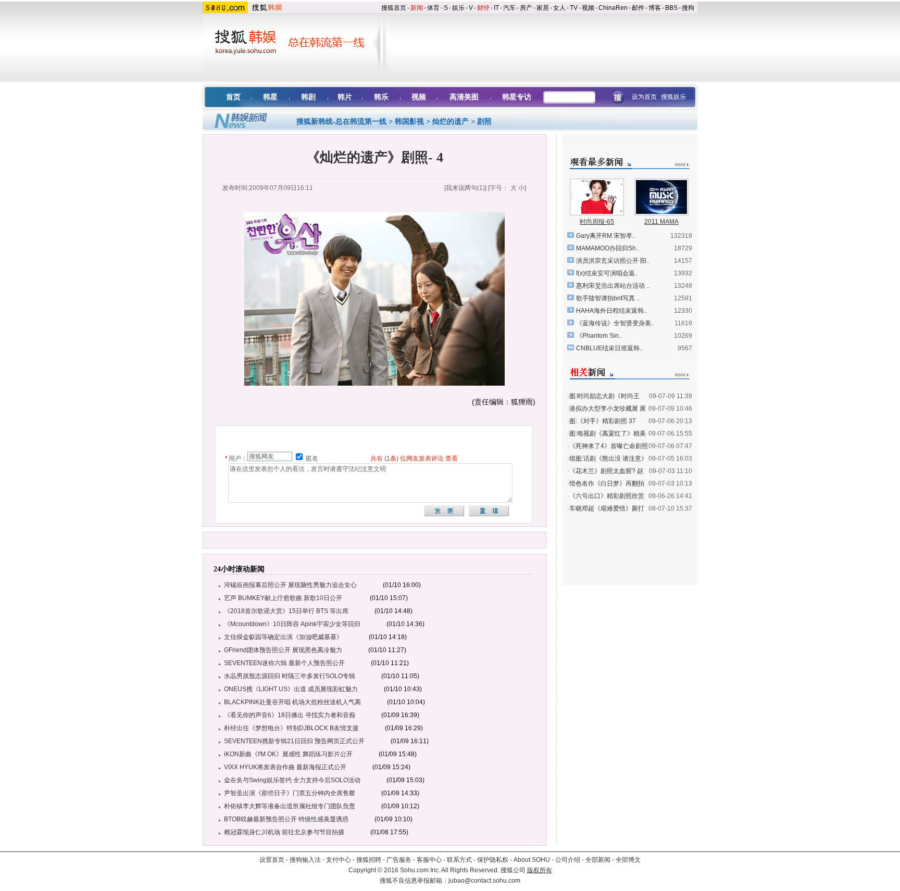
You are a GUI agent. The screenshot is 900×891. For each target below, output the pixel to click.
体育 (433, 7)
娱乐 (458, 7)
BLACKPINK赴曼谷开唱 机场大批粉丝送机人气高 (292, 702)
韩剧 (308, 97)
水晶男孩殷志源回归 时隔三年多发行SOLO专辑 (289, 676)
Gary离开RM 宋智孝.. (605, 235)
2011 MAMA (661, 221)
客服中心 (429, 859)
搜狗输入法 (305, 859)
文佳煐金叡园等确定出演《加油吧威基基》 (283, 637)
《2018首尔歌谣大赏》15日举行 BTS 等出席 (286, 611)
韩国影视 (409, 121)
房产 (526, 7)
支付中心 (338, 859)
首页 (233, 97)
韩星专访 (516, 97)
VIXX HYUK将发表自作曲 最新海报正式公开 (285, 767)
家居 (542, 7)
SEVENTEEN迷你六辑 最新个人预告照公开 (284, 663)
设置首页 (271, 859)
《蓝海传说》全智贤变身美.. (615, 323)
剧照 (484, 121)
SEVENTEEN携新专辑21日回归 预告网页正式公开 (294, 741)
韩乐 (381, 97)
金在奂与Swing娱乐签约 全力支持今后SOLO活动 (292, 780)
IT (496, 7)
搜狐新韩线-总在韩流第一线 (341, 121)
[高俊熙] (596, 211)
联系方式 (459, 859)
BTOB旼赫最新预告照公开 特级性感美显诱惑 (286, 819)
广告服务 (398, 859)
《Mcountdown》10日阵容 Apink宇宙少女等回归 (292, 624)
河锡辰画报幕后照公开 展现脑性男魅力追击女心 (290, 585)
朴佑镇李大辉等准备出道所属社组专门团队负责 (289, 806)
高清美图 (464, 97)
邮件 (638, 7)
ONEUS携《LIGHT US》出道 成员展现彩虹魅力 (291, 689)
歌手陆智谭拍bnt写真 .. (608, 298)
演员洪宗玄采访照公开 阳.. (612, 260)
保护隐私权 (492, 859)
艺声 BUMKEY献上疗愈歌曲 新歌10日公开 (284, 598)
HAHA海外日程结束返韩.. (611, 310)
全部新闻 (597, 859)
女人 (559, 7)
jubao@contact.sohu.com (484, 880)
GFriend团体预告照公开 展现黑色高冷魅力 (283, 650)
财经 (483, 7)
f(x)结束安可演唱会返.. (607, 273)
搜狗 (688, 7)
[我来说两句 (464, 188)
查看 (451, 458)
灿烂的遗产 (450, 121)
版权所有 (539, 870)
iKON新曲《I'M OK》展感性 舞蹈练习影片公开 (288, 754)
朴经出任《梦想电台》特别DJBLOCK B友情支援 (291, 728)
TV (574, 7)
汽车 (509, 7)
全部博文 (628, 859)
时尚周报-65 (597, 221)
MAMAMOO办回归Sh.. (607, 248)
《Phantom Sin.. (599, 335)
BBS (671, 7)
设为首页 (644, 96)
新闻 (416, 7)
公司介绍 (567, 859)
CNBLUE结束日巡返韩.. (609, 348)
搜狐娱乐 (673, 96)
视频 (588, 7)
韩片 (345, 97)
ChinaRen (613, 7)
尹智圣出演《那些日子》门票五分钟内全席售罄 (289, 793)
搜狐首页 (393, 7)
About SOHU (532, 859)
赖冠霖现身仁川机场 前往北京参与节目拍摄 (284, 832)
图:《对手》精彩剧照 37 (602, 421)
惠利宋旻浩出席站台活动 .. (612, 285)
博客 (654, 7)
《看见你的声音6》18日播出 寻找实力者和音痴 (289, 715)
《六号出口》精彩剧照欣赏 (606, 496)
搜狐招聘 (368, 859)
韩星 (270, 97)
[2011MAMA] (661, 211)
